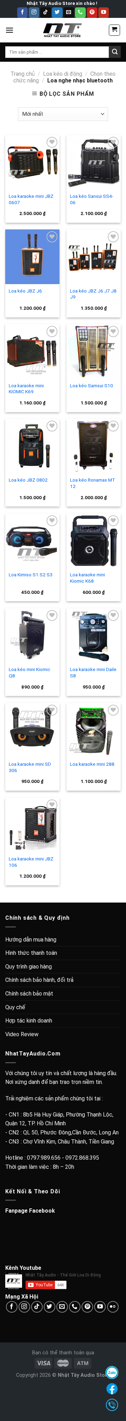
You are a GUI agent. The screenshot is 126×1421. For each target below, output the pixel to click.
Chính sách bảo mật (29, 993)
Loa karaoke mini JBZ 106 (31, 862)
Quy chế (15, 1007)
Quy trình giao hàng (28, 966)
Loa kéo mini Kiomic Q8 (29, 672)
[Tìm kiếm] (115, 52)
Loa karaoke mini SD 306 (30, 767)
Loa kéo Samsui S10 (91, 385)
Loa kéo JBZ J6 (25, 291)
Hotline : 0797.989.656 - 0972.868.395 (52, 1157)
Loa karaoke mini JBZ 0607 (31, 199)
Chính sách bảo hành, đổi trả (39, 980)
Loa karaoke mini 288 (92, 764)
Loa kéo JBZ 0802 (28, 480)
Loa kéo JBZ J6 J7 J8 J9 (93, 294)
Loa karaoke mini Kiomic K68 (87, 578)
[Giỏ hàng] (114, 30)
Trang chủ (22, 74)
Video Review (21, 1034)
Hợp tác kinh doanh (28, 1020)
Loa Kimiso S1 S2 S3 (30, 574)
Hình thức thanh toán (31, 953)
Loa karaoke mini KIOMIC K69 (26, 389)
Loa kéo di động (62, 74)
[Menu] (9, 30)
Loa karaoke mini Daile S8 (93, 672)
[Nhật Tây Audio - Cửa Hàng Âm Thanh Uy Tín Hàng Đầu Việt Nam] (63, 30)
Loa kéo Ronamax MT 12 (92, 483)
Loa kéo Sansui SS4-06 (91, 199)
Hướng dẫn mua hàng (30, 939)
